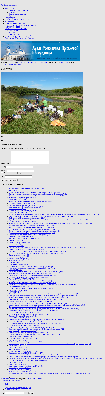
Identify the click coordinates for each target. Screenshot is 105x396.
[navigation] (52, 388)
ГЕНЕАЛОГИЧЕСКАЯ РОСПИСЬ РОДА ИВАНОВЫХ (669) (31, 266)
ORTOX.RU (31, 379)
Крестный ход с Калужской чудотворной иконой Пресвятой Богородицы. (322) (36, 329)
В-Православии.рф (11, 389)
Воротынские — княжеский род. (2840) (23, 211)
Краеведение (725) (15, 262)
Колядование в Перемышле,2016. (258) (22, 371)
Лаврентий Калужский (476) (19, 286)
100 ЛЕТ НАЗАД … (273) (18, 349)
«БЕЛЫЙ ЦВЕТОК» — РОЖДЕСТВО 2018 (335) (26, 321)
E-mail (3, 170)
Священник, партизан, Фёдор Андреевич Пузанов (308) (28, 333)
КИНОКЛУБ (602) (15, 270)
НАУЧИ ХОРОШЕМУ (13, 27)
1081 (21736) (13, 190)
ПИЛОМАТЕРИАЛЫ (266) (18, 362)
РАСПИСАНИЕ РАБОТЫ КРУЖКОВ (22, 25)
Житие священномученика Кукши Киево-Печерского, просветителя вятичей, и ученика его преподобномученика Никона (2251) (54, 214)
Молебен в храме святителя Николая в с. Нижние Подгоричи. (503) (32, 283)
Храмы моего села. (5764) (18, 199)
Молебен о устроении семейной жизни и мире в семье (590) (30, 273)
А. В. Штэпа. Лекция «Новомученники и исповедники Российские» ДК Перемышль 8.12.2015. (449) (44, 294)
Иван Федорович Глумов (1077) (20, 242)
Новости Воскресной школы (15, 23)
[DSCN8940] (42, 133)
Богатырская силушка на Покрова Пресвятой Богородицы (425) (31, 301)
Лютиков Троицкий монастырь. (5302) (22, 203)
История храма (10, 18)
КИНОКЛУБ (13, 31)
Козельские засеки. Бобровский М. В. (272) (24, 351)
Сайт (2, 176)
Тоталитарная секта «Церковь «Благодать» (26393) (26, 188)
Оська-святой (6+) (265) (17, 364)
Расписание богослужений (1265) (21, 236)
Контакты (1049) (15, 244)
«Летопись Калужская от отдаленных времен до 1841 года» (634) (32, 268)
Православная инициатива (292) (20, 336)
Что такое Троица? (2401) (18, 212)
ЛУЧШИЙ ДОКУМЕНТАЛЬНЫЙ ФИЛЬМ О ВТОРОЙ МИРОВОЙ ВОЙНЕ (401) (38, 303)
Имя (3, 167)
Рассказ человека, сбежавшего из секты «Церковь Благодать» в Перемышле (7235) (38, 194)
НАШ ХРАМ (9, 8)
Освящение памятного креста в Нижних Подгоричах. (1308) (30, 235)
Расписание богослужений (18, 10)
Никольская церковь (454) (18, 290)
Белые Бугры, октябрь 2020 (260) (20, 368)
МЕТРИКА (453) (15, 292)
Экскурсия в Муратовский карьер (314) (23, 331)
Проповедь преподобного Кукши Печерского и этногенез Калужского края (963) (37, 251)
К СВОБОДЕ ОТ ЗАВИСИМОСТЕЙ (18, 36)
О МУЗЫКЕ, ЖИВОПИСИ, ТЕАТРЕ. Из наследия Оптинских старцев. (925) (36, 253)
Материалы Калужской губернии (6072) (23, 198)
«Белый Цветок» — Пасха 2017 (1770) (22, 222)
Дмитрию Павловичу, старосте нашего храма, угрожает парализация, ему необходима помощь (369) (44, 309)
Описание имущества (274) (18, 347)
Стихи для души (15, 34)
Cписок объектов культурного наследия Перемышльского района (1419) (34, 231)
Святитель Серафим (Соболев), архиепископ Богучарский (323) (31, 327)
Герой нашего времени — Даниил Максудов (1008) (27, 249)
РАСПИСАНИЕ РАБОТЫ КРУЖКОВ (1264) (24, 238)
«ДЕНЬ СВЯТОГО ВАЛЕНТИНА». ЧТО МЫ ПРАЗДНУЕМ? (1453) (33, 229)
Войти (38, 379)
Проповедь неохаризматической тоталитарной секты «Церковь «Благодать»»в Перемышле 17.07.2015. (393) (47, 305)
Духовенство (13, 16)
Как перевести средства (17, 14)
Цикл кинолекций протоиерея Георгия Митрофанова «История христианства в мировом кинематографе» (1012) (48, 247)
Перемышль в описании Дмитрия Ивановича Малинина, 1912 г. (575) (33, 275)
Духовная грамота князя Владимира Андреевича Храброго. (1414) (32, 233)
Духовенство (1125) (16, 240)
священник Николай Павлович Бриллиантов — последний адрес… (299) (34, 334)
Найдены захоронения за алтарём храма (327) (25, 325)
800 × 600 (64, 62)
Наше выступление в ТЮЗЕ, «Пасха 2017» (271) (26, 353)
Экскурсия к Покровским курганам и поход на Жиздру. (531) (30, 281)
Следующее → (17, 64)
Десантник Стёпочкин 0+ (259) (20, 370)
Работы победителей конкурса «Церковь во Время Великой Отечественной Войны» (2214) (41, 216)
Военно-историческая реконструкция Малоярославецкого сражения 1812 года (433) (38, 297)
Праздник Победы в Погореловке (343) (23, 316)
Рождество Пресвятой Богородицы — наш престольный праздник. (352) (34, 310)
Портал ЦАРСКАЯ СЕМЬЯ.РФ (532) (22, 279)
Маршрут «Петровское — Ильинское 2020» (32, 62)
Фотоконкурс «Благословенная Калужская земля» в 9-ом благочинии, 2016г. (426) (37, 299)
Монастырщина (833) (16, 260)
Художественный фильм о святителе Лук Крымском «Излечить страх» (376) (35, 307)
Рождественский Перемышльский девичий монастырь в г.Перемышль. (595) (36, 272)
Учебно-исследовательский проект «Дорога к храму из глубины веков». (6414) (36, 196)
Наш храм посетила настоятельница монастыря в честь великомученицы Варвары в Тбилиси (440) (43, 296)
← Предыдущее (6, 64)
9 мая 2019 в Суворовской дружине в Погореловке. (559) (29, 277)
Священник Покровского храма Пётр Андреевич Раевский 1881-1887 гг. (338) (36, 320)
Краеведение (9, 21)
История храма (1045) (16, 246)
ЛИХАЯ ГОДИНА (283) (17, 340)
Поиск (26, 393)
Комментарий (5, 163)
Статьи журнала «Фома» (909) (19, 255)
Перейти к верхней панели (10, 380)
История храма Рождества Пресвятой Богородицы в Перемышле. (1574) (34, 225)
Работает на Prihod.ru (8, 379)
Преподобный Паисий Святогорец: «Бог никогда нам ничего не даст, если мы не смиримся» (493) (43, 284)
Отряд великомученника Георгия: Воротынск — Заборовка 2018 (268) (33, 355)
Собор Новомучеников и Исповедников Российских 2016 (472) (31, 288)
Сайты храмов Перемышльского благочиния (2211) (27, 218)
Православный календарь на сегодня (18, 388)
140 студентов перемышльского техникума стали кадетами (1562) (32, 227)
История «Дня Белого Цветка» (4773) (22, 205)
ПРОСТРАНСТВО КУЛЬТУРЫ (16, 29)
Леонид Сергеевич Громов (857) (20, 259)
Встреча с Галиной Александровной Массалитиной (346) (29, 314)
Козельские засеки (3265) (18, 209)
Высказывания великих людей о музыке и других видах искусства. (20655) (35, 192)
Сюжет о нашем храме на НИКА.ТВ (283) (23, 338)
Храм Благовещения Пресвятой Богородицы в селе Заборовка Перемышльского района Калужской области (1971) (49, 220)
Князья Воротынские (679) (18, 264)
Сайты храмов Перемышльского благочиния (20, 38)
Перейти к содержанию (9, 5)
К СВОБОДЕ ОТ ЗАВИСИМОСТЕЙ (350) (24, 312)
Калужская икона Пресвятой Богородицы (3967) (26, 207)
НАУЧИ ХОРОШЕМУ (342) (19, 318)
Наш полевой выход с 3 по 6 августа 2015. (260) (26, 366)
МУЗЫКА (12, 32)
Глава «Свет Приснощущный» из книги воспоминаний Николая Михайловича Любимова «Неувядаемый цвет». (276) (50, 344)
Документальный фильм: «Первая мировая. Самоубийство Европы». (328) (35, 323)
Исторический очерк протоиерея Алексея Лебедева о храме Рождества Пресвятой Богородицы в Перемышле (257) (49, 373)
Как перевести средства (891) (19, 257)
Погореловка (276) (15, 345)
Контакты (12, 12)
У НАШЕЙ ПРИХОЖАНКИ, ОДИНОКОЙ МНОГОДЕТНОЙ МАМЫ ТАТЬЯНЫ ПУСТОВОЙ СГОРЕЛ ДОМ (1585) (50, 223)
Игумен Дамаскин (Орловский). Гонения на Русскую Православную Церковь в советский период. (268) (45, 357)
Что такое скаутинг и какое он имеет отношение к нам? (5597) (30, 201)
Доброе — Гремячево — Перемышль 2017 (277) (25, 342)
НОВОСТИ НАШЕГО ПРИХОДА (17, 19)
